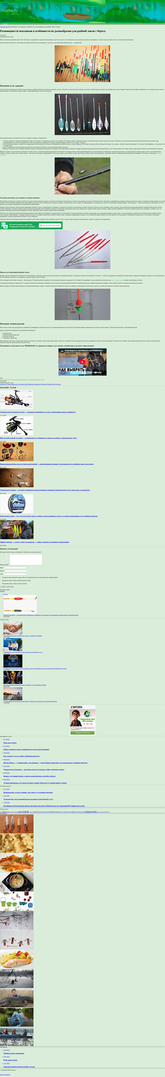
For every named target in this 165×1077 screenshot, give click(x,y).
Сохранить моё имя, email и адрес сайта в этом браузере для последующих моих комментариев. (30, 577)
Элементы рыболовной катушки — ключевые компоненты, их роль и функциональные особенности (38, 412)
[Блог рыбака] (10, 16)
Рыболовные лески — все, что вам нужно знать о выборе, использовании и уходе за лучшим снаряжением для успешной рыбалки (49, 516)
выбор (9, 812)
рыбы (94, 811)
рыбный (88, 812)
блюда (4, 812)
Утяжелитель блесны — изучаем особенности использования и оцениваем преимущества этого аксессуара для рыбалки (45, 490)
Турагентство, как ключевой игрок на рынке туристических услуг (22, 652)
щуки (108, 811)
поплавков (15, 379)
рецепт (52, 812)
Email (2, 571)
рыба (62, 812)
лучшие (30, 811)
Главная (2, 27)
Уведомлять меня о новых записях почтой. (14, 583)
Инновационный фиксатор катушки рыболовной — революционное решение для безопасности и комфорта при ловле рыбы (47, 464)
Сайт (1, 574)
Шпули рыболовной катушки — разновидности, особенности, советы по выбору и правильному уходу (38, 438)
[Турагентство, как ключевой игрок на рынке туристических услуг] (12, 650)
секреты (98, 811)
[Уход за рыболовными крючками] (17, 929)
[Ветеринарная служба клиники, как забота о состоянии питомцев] (12, 634)
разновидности (22, 379)
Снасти (7, 27)
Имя (2, 567)
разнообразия (31, 379)
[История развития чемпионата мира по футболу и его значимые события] (12, 683)
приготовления (45, 812)
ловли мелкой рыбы (117, 280)
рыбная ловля (67, 812)
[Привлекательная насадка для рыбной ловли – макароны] (17, 852)
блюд (1, 811)
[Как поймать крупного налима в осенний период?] (17, 1007)
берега (2, 379)
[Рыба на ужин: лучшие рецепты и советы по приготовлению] (17, 968)
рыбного (73, 812)
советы (102, 812)
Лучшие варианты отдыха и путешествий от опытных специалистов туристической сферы (30, 701)
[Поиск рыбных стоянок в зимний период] (17, 987)
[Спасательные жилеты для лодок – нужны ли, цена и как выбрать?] (17, 1045)
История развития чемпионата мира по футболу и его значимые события (24, 685)
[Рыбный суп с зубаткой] (17, 891)
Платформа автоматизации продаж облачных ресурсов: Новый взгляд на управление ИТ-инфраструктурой (34, 668)
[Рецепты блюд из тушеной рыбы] (17, 871)
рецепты (58, 812)
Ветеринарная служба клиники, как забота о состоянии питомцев (22, 636)
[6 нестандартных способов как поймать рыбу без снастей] (17, 1026)
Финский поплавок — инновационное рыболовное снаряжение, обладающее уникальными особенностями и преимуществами (40, 615)
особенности (8, 379)
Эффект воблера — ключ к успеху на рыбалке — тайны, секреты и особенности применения (34, 542)
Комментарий (4, 564)
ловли (20, 812)
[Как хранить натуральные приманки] (17, 910)
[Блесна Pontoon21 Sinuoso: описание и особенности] (17, 833)
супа (105, 812)
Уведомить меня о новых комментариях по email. (16, 580)
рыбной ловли (40, 379)
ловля (26, 811)
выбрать (12, 811)
